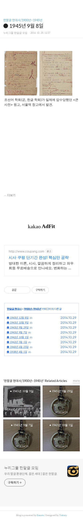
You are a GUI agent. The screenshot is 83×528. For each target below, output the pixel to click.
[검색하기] (77, 5)
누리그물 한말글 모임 (21, 468)
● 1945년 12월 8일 (18, 317)
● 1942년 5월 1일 (17, 342)
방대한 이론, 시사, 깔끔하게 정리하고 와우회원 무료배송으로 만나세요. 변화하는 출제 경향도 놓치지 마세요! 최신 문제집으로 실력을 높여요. (41, 265)
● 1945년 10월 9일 (18, 322)
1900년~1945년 (32, 308)
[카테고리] (5, 5)
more (76, 381)
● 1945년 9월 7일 (17, 332)
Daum (40, 515)
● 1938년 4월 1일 (17, 351)
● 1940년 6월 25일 (18, 347)
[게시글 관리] (25, 290)
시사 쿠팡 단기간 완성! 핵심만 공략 (39, 257)
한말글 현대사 (14, 308)
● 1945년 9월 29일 (18, 327)
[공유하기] (20, 290)
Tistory (63, 515)
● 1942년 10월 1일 (18, 337)
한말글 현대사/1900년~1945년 (22, 20)
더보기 (11, 195)
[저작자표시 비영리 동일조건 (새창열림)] (54, 290)
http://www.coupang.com (26, 251)
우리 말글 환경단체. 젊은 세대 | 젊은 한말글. (30, 474)
